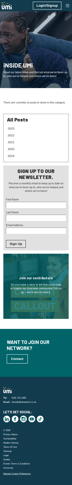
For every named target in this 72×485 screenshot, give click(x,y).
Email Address (14, 225)
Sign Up (16, 244)
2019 (11, 156)
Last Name (12, 212)
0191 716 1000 (19, 398)
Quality (6, 459)
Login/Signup (47, 5)
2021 (11, 142)
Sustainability (9, 438)
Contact (17, 359)
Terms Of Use (10, 447)
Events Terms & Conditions (16, 463)
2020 (11, 149)
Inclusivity (8, 468)
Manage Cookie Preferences (17, 473)
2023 (11, 128)
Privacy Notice (10, 434)
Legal (6, 455)
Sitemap (7, 451)
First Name (12, 199)
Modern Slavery (11, 443)
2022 (11, 135)
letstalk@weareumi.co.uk (24, 402)
